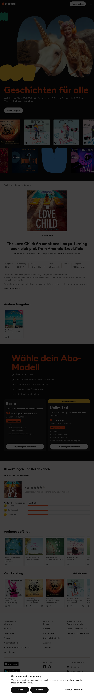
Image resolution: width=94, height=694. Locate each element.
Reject (20, 690)
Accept (39, 690)
